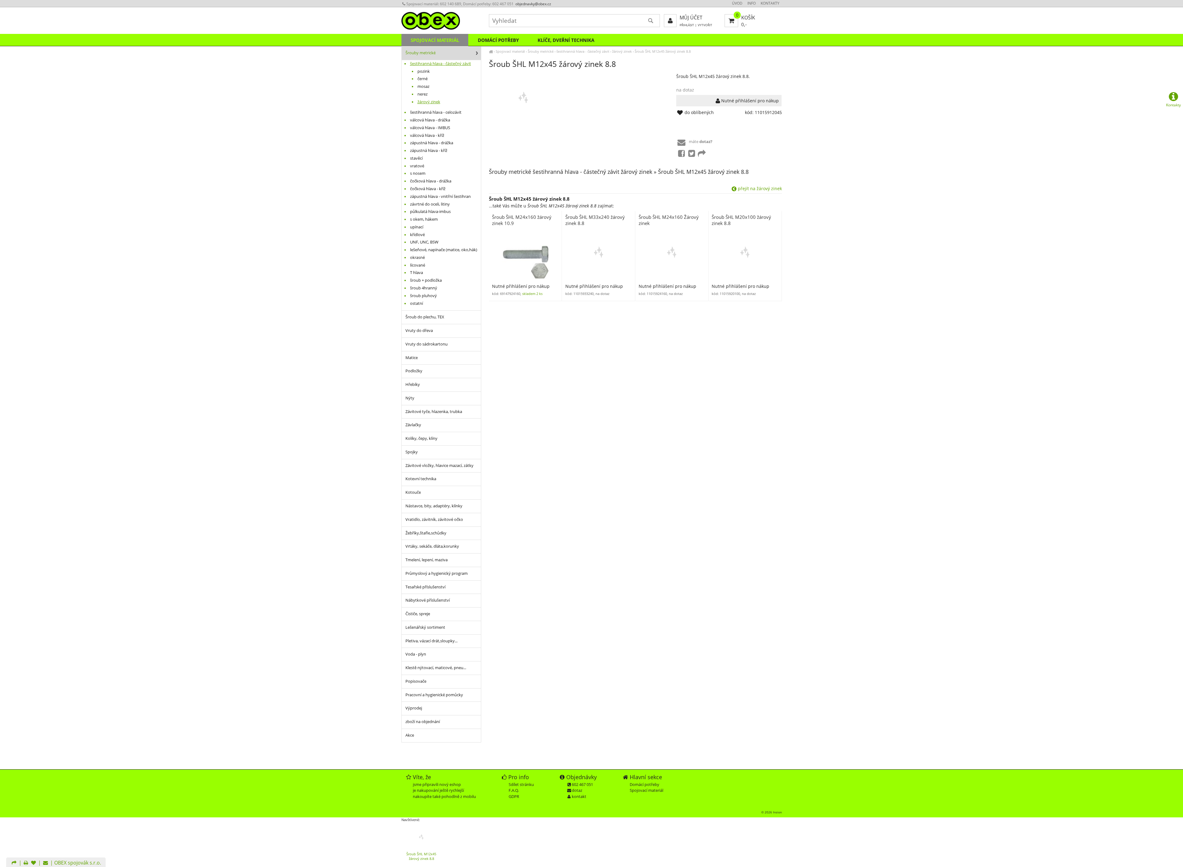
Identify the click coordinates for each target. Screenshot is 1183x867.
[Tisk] (26, 863)
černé (422, 78)
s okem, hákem (424, 219)
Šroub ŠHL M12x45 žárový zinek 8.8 (663, 51)
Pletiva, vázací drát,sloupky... (431, 641)
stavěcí (416, 158)
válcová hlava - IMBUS (430, 127)
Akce (409, 735)
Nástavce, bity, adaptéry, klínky (433, 506)
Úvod (737, 3)
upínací (416, 227)
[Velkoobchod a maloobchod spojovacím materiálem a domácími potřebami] (491, 51)
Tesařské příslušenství (425, 587)
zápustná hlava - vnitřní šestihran (440, 196)
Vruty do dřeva (419, 330)
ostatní (416, 303)
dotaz (577, 790)
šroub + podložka (426, 280)
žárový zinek (622, 51)
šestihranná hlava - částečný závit (582, 51)
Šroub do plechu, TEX (424, 317)
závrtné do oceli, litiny (430, 204)
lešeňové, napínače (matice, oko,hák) (443, 249)
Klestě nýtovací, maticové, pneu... (435, 667)
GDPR (514, 796)
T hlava (416, 272)
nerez (422, 94)
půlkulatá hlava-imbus (430, 211)
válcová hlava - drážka (430, 120)
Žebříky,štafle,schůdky (425, 533)
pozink (423, 71)
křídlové (417, 234)
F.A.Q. (514, 790)
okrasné (417, 257)
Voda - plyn (415, 654)
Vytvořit (705, 25)
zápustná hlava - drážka (431, 142)
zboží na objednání (422, 721)
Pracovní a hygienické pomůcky (434, 694)
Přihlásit (687, 25)
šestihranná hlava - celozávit (435, 112)
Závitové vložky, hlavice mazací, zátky (439, 465)
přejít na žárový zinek (759, 188)
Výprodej (413, 708)
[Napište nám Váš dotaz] (45, 863)
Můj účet (691, 17)
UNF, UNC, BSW (424, 242)
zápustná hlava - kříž (428, 150)
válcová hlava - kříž (427, 135)
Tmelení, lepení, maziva (426, 559)
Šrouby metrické (541, 51)
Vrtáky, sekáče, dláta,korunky (432, 546)
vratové (417, 166)
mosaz (423, 86)
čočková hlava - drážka (430, 181)
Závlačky (413, 424)
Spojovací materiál (510, 51)
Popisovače (415, 681)
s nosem (417, 173)
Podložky (413, 371)
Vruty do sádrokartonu (426, 344)
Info (751, 3)
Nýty (409, 398)
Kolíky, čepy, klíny (421, 438)
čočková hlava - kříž (427, 188)
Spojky (411, 452)
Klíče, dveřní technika (566, 40)
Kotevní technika (420, 478)
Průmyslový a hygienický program (436, 573)
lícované (417, 265)
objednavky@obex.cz (533, 3)
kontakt (579, 796)
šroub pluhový (423, 295)
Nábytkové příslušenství (427, 600)
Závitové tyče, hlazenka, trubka (433, 411)
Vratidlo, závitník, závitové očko (434, 519)
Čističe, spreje (417, 613)
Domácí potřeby (498, 40)
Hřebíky (412, 384)
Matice (411, 357)
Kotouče (413, 492)
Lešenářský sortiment (425, 627)
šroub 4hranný (423, 288)
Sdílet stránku (521, 784)
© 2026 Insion (771, 812)
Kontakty (770, 3)
